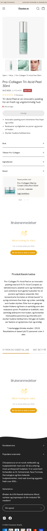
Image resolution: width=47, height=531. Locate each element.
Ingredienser (8, 162)
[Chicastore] (23, 8)
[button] (37, 8)
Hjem (5, 75)
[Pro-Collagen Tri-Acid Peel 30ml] (11, 65)
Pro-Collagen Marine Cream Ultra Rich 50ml (27, 184)
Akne (11, 75)
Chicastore (12, 525)
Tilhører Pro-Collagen (11, 153)
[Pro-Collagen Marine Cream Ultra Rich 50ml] (10, 187)
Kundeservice (9, 445)
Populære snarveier (12, 454)
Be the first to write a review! (23, 252)
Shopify (19, 525)
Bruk (4, 143)
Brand (5, 171)
